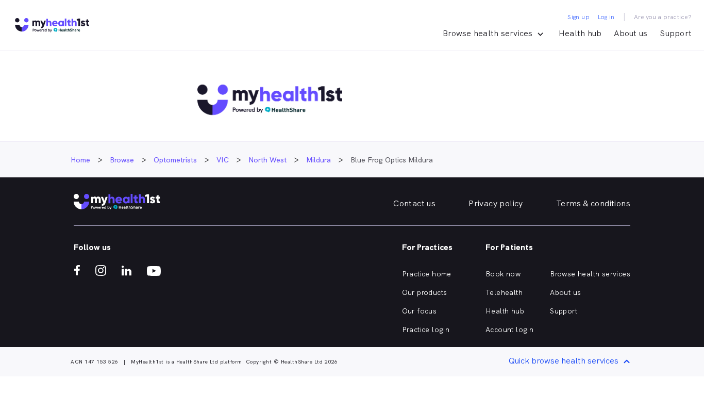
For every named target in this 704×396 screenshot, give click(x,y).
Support (676, 33)
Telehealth (504, 292)
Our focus (419, 311)
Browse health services (590, 273)
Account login (509, 329)
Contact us (414, 203)
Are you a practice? (663, 17)
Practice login (426, 329)
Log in (606, 17)
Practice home (426, 273)
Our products (424, 292)
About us (630, 33)
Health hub (580, 33)
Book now (503, 273)
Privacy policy (495, 203)
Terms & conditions (593, 203)
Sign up (578, 17)
